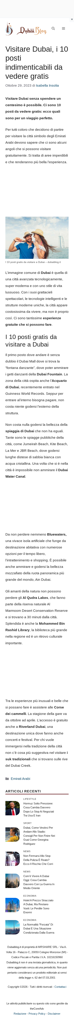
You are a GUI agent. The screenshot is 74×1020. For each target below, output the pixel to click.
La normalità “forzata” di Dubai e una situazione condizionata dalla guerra (38, 928)
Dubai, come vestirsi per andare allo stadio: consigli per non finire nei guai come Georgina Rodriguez (39, 835)
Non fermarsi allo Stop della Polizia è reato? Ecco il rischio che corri (38, 859)
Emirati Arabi (20, 779)
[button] (53, 28)
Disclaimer (54, 1013)
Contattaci (60, 986)
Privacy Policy (37, 1013)
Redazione (20, 1013)
